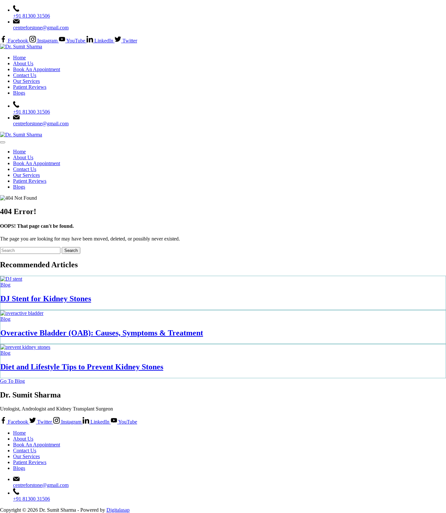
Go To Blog (12, 381)
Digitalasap (118, 510)
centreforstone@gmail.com (41, 27)
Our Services (26, 81)
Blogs (19, 93)
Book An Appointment (36, 69)
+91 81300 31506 (31, 16)
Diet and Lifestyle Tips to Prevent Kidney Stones (81, 367)
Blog (5, 285)
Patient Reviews (29, 87)
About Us (23, 63)
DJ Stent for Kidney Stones (45, 298)
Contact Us (24, 75)
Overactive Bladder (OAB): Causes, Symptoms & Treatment (101, 333)
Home (19, 57)
